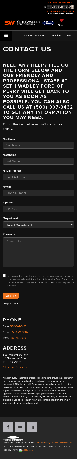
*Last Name (9, 155)
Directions (56, 35)
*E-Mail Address (12, 171)
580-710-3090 (18, 338)
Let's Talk (11, 295)
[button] (35, 35)
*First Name (9, 139)
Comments (9, 234)
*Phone (7, 187)
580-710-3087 (20, 332)
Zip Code (8, 202)
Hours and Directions (15, 367)
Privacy (46, 442)
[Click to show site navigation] (6, 36)
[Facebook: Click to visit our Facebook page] (9, 427)
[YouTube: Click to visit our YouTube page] (21, 427)
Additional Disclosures (62, 442)
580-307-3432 (18, 326)
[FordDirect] (13, 438)
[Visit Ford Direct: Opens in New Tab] (26, 450)
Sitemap (38, 442)
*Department (10, 218)
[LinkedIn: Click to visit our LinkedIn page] (33, 427)
